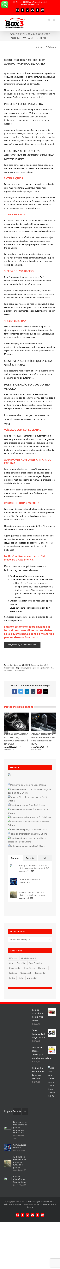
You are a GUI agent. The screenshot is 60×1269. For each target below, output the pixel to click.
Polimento (8, 671)
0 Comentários (19, 671)
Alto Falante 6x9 (28, 958)
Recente (30, 858)
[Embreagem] (27, 834)
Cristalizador (15, 968)
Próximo (50, 47)
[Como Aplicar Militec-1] (13, 880)
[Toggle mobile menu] (54, 19)
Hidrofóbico (29, 968)
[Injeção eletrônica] (30, 811)
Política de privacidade (12, 1204)
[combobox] (30, 939)
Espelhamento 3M (46, 668)
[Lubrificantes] (30, 799)
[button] (6, 732)
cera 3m (23, 668)
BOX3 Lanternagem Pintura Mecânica (39, 1201)
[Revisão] (27, 805)
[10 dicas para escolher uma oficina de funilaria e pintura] (13, 893)
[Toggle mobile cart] (48, 19)
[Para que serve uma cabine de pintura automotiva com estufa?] (13, 866)
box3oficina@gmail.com (30, 5)
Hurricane (42, 968)
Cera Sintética (35, 963)
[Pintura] (26, 846)
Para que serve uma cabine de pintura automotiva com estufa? (34, 866)
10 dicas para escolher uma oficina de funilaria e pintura (32, 893)
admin (9, 665)
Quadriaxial (25, 973)
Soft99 (12, 978)
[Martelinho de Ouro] (27, 785)
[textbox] (30, 939)
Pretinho (13, 973)
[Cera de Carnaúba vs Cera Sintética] (7, 1181)
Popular (15, 858)
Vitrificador (32, 978)
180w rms (13, 958)
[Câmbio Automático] (12, 778)
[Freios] (30, 840)
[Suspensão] (28, 829)
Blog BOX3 (44, 665)
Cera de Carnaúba (17, 963)
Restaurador (39, 973)
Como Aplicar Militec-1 (29, 879)
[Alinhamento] (30, 823)
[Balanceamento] (29, 817)
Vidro (21, 978)
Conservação (9, 668)
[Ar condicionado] (30, 791)
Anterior (39, 47)
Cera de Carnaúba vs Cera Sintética (19, 1179)
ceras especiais (33, 668)
